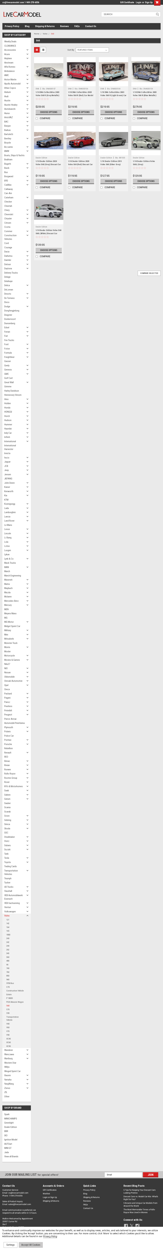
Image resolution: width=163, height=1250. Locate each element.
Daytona (8, 268)
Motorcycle (9, 655)
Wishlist (46, 1194)
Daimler (7, 260)
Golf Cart (8, 378)
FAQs (77, 26)
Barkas (7, 130)
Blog (27, 26)
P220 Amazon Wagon (15, 1002)
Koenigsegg (9, 503)
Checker (8, 201)
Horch (7, 416)
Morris (7, 647)
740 (7, 968)
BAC (6, 121)
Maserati (8, 579)
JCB (6, 466)
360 (7, 957)
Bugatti (7, 163)
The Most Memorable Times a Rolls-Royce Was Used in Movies (139, 1211)
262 (7, 949)
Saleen (7, 794)
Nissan (7, 672)
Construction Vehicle (15, 990)
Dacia (6, 251)
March (7, 571)
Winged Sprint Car (12, 1071)
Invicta (7, 453)
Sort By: (70, 50)
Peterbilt (8, 710)
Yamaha (7, 1079)
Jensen (7, 474)
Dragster (8, 314)
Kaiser (7, 487)
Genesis (8, 369)
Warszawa (9, 1054)
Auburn (7, 92)
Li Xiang (7, 537)
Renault (7, 752)
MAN (6, 567)
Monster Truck (11, 643)
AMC (6, 75)
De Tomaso (9, 298)
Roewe (7, 769)
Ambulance (9, 71)
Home (36, 34)
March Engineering (12, 575)
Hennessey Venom (12, 394)
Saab (6, 790)
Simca (7, 824)
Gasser (7, 361)
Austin (7, 100)
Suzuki (7, 849)
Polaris (7, 731)
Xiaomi (7, 1075)
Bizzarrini (8, 147)
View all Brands (11, 1156)
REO (6, 756)
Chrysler (8, 218)
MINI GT (7, 1148)
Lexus (7, 529)
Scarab (7, 811)
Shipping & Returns (45, 26)
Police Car (9, 735)
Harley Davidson (11, 390)
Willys (7, 1066)
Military (7, 630)
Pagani (7, 697)
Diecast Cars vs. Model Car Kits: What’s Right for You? (141, 1198)
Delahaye (8, 281)
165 (7, 931)
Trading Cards (10, 866)
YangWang (9, 1083)
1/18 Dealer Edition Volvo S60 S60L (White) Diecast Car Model (48, 233)
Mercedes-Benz (11, 600)
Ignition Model (10, 1139)
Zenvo (7, 1088)
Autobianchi (9, 109)
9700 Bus (10, 983)
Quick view (48, 84)
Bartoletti (8, 134)
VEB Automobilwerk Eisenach (13, 897)
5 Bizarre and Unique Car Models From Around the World (140, 1204)
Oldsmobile (9, 676)
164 (7, 927)
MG (5, 617)
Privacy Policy (12, 26)
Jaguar (7, 461)
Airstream (8, 62)
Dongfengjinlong (11, 310)
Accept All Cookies (30, 1244)
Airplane (8, 58)
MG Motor (9, 621)
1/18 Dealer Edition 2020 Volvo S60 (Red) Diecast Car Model (80, 164)
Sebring (7, 820)
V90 (7, 1035)
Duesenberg (9, 323)
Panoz (7, 702)
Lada (6, 508)
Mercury (8, 605)
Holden (7, 403)
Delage (7, 276)
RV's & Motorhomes (13, 786)
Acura (7, 54)
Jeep (6, 470)
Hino (6, 399)
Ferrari (7, 331)
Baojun (7, 125)
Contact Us (90, 26)
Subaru (7, 845)
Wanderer (8, 1050)
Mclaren (8, 596)
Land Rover (9, 520)
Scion (7, 815)
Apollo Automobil (12, 83)
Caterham (8, 197)
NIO (6, 668)
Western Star (10, 1062)
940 (7, 979)
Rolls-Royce (9, 773)
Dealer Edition (10, 1127)
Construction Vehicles (10, 237)
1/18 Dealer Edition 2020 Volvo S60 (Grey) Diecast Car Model (48, 164)
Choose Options (48, 112)
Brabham (8, 159)
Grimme (7, 386)
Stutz (6, 841)
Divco (6, 302)
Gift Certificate (127, 2)
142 (7, 923)
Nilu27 (7, 664)
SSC (6, 832)
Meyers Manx (10, 613)
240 (7, 938)
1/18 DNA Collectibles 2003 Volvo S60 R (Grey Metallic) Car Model (47, 95)
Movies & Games (12, 659)
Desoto (7, 293)
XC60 (8, 1042)
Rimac (7, 761)
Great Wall (9, 382)
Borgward (8, 176)
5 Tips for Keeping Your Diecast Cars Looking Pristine (140, 1191)
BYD (6, 180)
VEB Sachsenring (12, 903)
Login (138, 2)
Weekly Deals (10, 41)
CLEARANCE (10, 45)
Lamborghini (10, 512)
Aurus (7, 113)
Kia (5, 495)
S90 (7, 1013)
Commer (8, 231)
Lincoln (7, 533)
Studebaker (9, 837)
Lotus (7, 546)
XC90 (8, 1046)
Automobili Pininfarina (14, 723)
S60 (7, 1005)
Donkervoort (10, 319)
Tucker (7, 882)
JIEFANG (8, 478)
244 (7, 946)
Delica (7, 285)
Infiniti (7, 437)
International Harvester (10, 447)
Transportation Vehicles (11, 872)
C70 (8, 987)
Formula (8, 352)
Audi (6, 96)
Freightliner (9, 357)
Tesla (6, 858)
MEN (6, 609)
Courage (8, 247)
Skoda (7, 828)
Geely (6, 365)
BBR (6, 1131)
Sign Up (148, 2)
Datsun (7, 264)
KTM (6, 499)
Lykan (7, 554)
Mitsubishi (9, 638)
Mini (6, 634)
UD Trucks (8, 886)
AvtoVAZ (8, 117)
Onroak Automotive (13, 680)
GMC (6, 374)
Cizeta (7, 227)
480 (7, 961)
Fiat (6, 335)
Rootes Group (10, 777)
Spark (7, 1114)
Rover (7, 782)
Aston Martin (10, 79)
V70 (7, 1031)
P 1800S (9, 998)
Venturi (7, 907)
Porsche (8, 744)
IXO (5, 1135)
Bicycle (7, 142)
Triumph (7, 878)
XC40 (8, 1039)
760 (7, 972)
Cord (6, 243)
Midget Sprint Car (12, 626)
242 (7, 942)
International (10, 441)
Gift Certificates (50, 1190)
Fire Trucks (9, 340)
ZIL (5, 1092)
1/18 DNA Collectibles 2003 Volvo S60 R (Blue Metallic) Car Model (145, 95)
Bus (6, 172)
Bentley (7, 138)
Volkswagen (10, 911)
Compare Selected (149, 273)
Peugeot (8, 714)
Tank (6, 853)
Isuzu (6, 457)
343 (7, 953)
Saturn (7, 798)
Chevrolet (8, 214)
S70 (7, 1009)
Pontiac (7, 739)
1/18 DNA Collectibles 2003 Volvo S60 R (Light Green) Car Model (113, 95)
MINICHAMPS (10, 1118)
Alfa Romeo (9, 66)
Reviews (64, 26)
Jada (6, 1152)
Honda (7, 407)
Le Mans (8, 525)
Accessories (10, 50)
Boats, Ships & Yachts (14, 155)
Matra (7, 584)
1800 (8, 934)
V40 (7, 1024)
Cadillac (8, 184)
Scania (7, 807)
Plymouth (8, 727)
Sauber (7, 803)
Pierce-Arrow (10, 718)
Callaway (8, 189)
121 (7, 920)
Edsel (6, 327)
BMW (6, 151)
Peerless (8, 706)
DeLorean (8, 289)
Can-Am (8, 193)
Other (6, 1096)
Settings (10, 1244)
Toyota (7, 862)
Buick (6, 168)
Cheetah (8, 206)
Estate (8, 994)
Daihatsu (8, 255)
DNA (37, 89)
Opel (6, 685)
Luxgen (7, 550)
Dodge (7, 306)
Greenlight (9, 1122)
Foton (7, 348)
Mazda (7, 592)
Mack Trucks (10, 562)
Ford (6, 344)
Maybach (8, 588)
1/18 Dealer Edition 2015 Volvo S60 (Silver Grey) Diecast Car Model (111, 164)
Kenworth (8, 491)
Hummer (8, 424)
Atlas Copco (10, 88)
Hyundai (8, 428)
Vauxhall (8, 891)
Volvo (7, 915)
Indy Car (8, 433)
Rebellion (8, 748)
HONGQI (8, 411)
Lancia (7, 516)
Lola (6, 541)
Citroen (7, 222)
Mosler (7, 651)
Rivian (7, 765)
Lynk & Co (9, 558)
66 (7, 964)
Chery (7, 210)
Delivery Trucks (11, 272)
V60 (7, 1027)
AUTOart (8, 1143)
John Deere (9, 482)
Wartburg (8, 1058)
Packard (8, 693)
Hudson (7, 420)
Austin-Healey (10, 104)
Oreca (7, 689)
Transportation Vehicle (12, 1018)
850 (7, 976)
